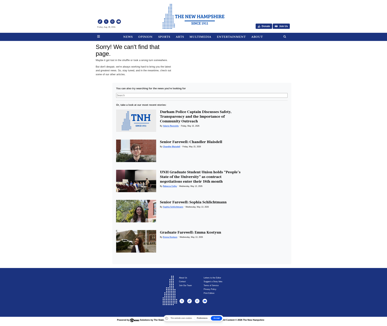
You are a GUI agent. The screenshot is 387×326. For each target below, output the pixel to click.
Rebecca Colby (170, 186)
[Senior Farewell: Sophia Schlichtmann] (136, 211)
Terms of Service (211, 285)
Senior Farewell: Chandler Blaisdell (191, 141)
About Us (183, 278)
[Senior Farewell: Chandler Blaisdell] (136, 151)
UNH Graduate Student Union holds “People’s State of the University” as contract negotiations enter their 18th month (200, 177)
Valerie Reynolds (171, 126)
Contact (182, 281)
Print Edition (209, 293)
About (257, 37)
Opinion (145, 37)
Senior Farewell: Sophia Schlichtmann (193, 202)
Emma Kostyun (170, 237)
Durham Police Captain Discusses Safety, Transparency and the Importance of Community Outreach (195, 116)
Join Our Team (185, 285)
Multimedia (200, 37)
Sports (164, 37)
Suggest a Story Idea (213, 281)
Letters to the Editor (212, 278)
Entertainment (231, 37)
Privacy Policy (210, 289)
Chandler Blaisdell (171, 146)
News (128, 37)
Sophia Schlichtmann (173, 207)
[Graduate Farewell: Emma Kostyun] (136, 241)
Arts (180, 37)
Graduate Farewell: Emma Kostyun (190, 232)
